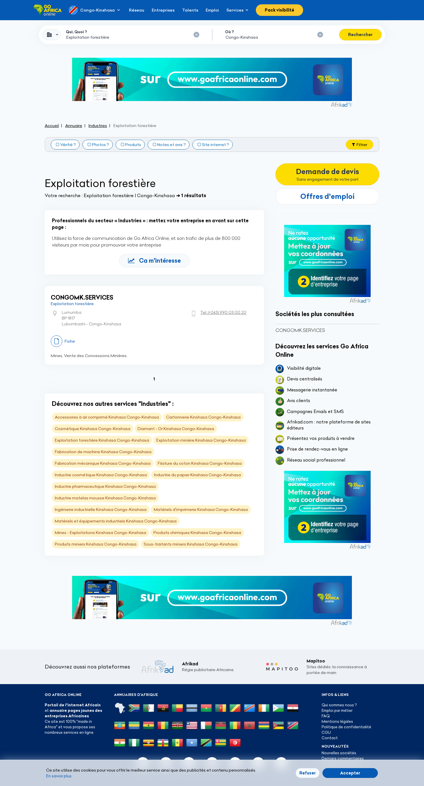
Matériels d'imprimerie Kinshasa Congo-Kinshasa (201, 509)
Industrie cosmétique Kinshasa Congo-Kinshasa (101, 474)
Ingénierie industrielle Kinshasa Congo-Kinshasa (101, 509)
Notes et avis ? (171, 144)
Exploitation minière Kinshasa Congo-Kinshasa (201, 440)
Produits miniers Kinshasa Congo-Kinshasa (95, 544)
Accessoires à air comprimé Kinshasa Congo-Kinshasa (107, 417)
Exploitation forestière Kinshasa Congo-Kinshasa (102, 440)
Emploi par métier (337, 710)
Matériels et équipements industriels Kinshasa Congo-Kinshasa (116, 521)
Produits (133, 144)
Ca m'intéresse (160, 260)
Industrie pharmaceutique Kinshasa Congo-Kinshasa (105, 486)
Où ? (229, 31)
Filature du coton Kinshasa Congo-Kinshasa (200, 463)
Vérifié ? (68, 144)
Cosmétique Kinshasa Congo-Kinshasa (92, 428)
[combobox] (51, 34)
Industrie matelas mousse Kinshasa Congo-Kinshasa (105, 498)
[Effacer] (196, 35)
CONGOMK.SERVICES (82, 297)
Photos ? (100, 144)
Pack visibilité (279, 10)
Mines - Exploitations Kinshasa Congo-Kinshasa (100, 532)
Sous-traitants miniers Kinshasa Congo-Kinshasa (190, 544)
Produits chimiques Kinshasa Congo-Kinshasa (197, 532)
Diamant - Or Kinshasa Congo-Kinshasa (176, 428)
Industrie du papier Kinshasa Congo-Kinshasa (197, 474)
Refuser (307, 773)
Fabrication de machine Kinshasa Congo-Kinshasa (103, 451)
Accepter (350, 773)
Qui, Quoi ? (76, 31)
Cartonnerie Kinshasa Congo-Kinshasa (203, 417)
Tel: (223, 312)
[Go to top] (399, 754)
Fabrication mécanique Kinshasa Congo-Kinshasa (103, 463)
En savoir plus (59, 775)
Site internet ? (215, 144)
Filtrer (362, 144)
